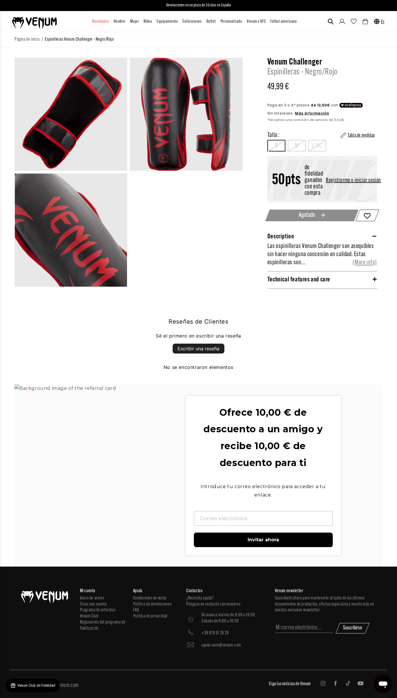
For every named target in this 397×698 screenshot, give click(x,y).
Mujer (134, 21)
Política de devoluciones (152, 604)
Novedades (100, 21)
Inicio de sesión (92, 598)
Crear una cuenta (93, 604)
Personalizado (231, 21)
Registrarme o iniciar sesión (353, 180)
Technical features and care (298, 279)
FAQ (136, 610)
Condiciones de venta (150, 598)
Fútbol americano (283, 21)
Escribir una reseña (198, 348)
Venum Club (89, 616)
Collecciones (192, 21)
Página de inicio (27, 39)
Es (383, 22)
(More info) (365, 262)
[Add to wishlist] (367, 215)
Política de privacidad (150, 616)
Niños (148, 21)
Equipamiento (167, 21)
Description (280, 236)
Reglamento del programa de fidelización (103, 625)
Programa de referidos (97, 610)
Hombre (120, 21)
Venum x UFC (256, 21)
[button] (330, 21)
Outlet (211, 21)
